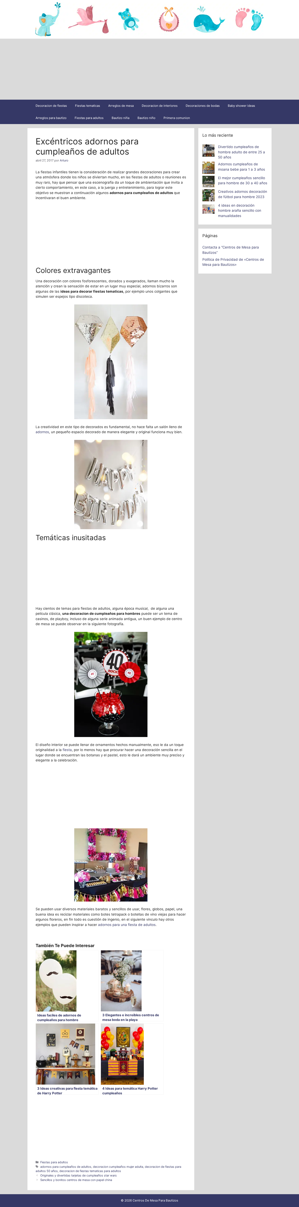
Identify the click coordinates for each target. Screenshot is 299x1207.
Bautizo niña (120, 118)
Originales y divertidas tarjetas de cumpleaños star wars (78, 1175)
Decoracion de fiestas (51, 106)
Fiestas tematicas (87, 106)
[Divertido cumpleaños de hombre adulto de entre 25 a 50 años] (208, 151)
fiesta (67, 750)
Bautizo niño (146, 118)
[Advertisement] (149, 69)
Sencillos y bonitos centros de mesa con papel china (76, 1180)
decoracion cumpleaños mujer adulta (118, 1166)
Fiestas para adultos (89, 118)
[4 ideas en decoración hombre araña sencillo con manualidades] (208, 210)
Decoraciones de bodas (203, 106)
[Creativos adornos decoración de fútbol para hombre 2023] (208, 196)
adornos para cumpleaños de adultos (65, 1166)
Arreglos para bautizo (51, 118)
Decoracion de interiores (160, 106)
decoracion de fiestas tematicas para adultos (90, 1171)
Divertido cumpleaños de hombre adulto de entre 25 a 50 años (241, 152)
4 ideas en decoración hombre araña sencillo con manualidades (239, 210)
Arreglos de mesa (121, 106)
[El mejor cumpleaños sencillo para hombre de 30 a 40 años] (208, 182)
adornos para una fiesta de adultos (127, 925)
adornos (42, 432)
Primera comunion (177, 118)
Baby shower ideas (241, 106)
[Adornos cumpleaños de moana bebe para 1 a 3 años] (208, 169)
